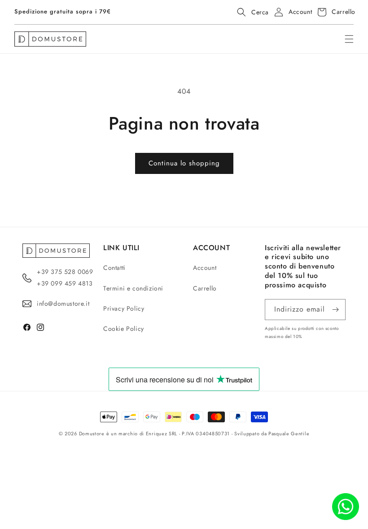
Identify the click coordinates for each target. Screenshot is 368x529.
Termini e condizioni (133, 288)
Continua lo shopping (184, 163)
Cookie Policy (123, 328)
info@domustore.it (63, 303)
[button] (250, 12)
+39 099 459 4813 (65, 283)
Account (204, 267)
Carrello (205, 288)
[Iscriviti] (335, 309)
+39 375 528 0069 (65, 271)
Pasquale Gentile (288, 433)
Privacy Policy (123, 308)
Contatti (114, 267)
